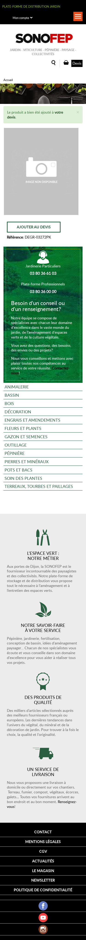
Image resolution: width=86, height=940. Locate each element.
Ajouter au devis (34, 227)
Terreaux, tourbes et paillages (39, 486)
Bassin (12, 395)
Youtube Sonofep (43, 917)
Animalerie (17, 387)
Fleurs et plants (23, 428)
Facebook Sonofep (43, 905)
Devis (76, 63)
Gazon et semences (26, 436)
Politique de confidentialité (43, 889)
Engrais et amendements (32, 420)
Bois (9, 403)
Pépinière (15, 453)
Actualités (43, 861)
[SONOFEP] (43, 38)
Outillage (16, 445)
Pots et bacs (18, 470)
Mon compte (21, 18)
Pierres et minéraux (27, 461)
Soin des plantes (23, 478)
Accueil (8, 80)
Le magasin (43, 870)
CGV (43, 851)
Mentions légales (43, 841)
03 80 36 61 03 (43, 273)
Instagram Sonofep (43, 929)
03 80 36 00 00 (43, 291)
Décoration (18, 411)
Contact (43, 831)
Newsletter (43, 880)
